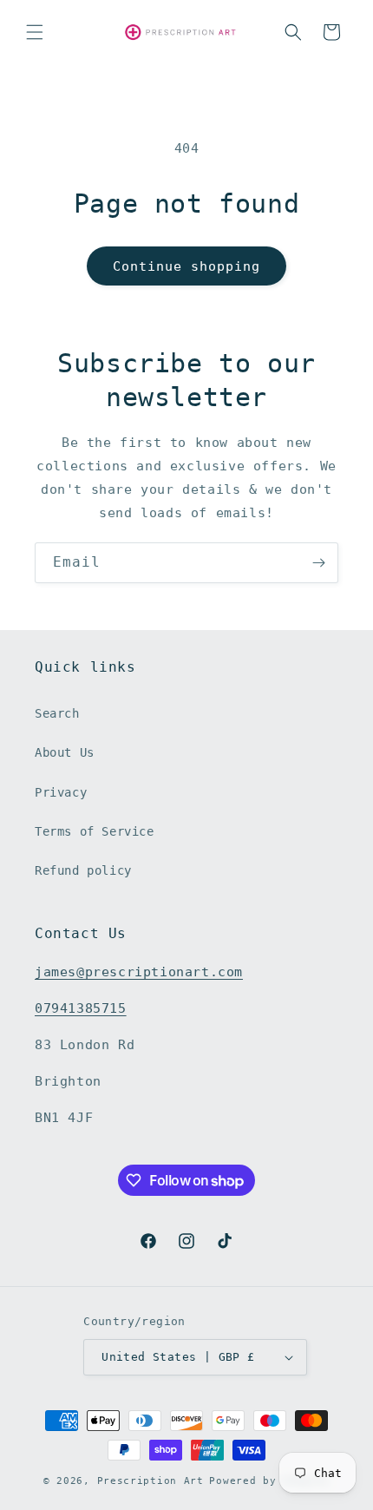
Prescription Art (150, 1481)
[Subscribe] (318, 562)
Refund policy (83, 870)
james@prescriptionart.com (139, 972)
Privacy (61, 792)
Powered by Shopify (269, 1481)
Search (57, 713)
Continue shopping (186, 266)
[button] (35, 32)
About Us (65, 752)
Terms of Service (94, 831)
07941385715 (81, 1008)
